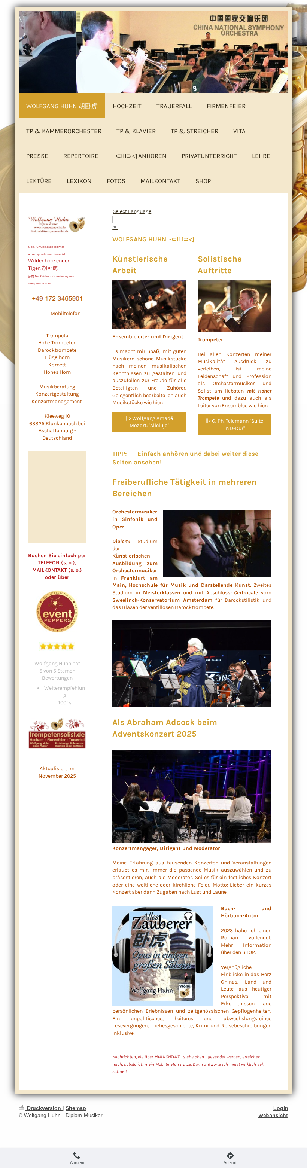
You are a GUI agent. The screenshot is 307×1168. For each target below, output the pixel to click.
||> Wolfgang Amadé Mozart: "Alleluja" (149, 422)
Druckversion (44, 1108)
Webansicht (273, 1115)
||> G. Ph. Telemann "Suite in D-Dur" (234, 424)
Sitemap (76, 1108)
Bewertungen (57, 678)
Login (280, 1108)
